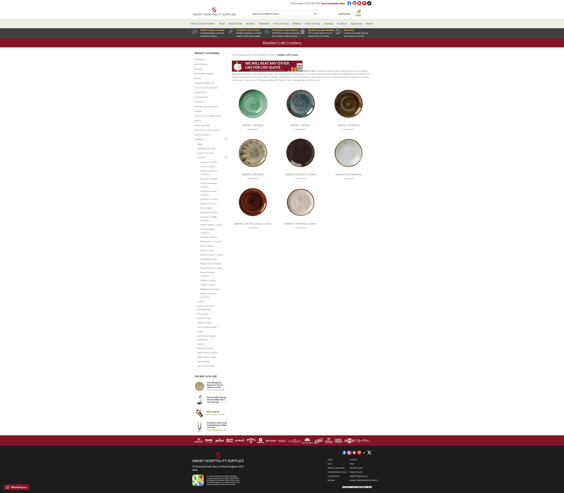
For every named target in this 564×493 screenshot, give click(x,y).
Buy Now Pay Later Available (321, 30)
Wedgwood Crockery (210, 289)
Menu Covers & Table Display (207, 116)
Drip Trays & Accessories (205, 87)
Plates (200, 331)
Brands (197, 78)
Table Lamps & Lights (206, 357)
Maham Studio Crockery (211, 224)
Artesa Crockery (207, 166)
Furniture (342, 23)
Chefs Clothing (312, 23)
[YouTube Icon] (359, 3)
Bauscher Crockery (209, 179)
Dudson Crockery (208, 203)
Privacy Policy (356, 472)
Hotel (222, 23)
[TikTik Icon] (369, 3)
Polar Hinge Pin (213, 412)
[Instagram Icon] (354, 3)
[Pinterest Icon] (364, 3)
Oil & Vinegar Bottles (207, 327)
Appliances (356, 23)
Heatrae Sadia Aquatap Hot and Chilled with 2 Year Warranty (216, 399)
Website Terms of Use (358, 476)
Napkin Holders (204, 322)
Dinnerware (202, 314)
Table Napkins (203, 361)
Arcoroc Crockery (208, 162)
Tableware (264, 23)
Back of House (201, 64)
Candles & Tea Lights (206, 148)
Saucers (200, 344)
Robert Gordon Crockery (211, 254)
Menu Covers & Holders (203, 23)
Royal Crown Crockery (210, 263)
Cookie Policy (334, 476)
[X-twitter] (369, 452)
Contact (353, 460)
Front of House (281, 23)
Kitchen (297, 23)
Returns (331, 480)
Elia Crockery (206, 208)
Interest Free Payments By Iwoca (363, 480)
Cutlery (200, 301)
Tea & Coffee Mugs (205, 366)
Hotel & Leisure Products (205, 106)
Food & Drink (235, 23)
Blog (330, 464)
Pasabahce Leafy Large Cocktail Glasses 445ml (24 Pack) (217, 425)
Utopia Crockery (207, 284)
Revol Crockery (207, 250)
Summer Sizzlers (201, 134)
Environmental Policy (337, 472)
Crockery (201, 157)
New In (369, 23)
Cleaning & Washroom (204, 83)
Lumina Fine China (208, 212)
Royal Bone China (208, 259)
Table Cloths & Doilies (207, 352)
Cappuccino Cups (205, 153)
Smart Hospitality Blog (333, 3)
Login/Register (344, 14)
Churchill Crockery (209, 199)
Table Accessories (205, 348)
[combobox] (285, 13)
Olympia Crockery (208, 237)
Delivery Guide (356, 468)
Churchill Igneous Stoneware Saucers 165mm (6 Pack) (215, 385)
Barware (250, 23)
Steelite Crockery (208, 280)
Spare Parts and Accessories (207, 130)
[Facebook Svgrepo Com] (349, 3)
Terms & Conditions (336, 468)
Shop (352, 464)
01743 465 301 (312, 3)
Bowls (200, 144)
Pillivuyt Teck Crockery (210, 241)
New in (197, 120)
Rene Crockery (207, 246)
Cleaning (328, 23)
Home (234, 55)
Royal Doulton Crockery (211, 268)
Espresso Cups (204, 318)
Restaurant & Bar (202, 125)
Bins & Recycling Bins (204, 73)
